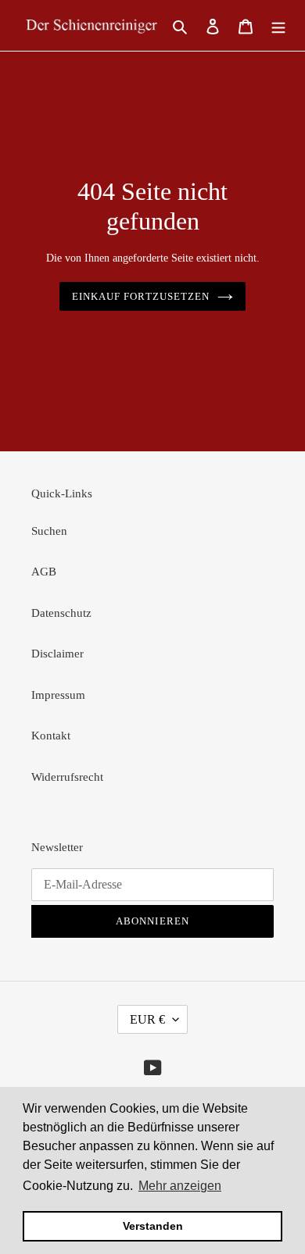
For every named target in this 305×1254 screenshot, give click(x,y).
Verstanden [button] (153, 1226)
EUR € (147, 1019)
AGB (43, 571)
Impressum (58, 695)
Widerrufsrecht (67, 777)
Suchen (49, 531)
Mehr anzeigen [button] (179, 1185)
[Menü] (278, 25)
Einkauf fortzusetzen (141, 296)
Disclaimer (57, 653)
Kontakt (50, 735)
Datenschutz (61, 613)
